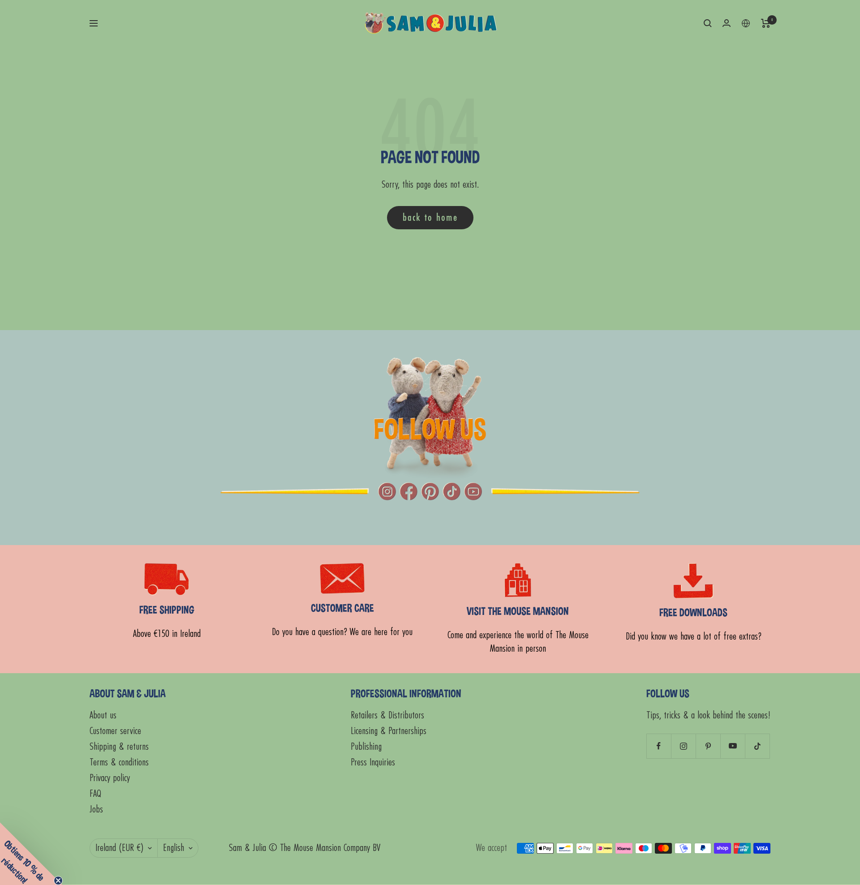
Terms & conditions (119, 762)
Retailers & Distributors (387, 715)
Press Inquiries (373, 762)
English (173, 848)
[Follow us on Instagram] (683, 746)
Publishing (366, 746)
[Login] (726, 23)
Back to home (430, 217)
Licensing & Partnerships (388, 731)
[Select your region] (745, 23)
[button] (31, 853)
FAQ (95, 793)
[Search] (708, 23)
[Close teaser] (58, 880)
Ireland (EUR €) (119, 848)
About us (103, 715)
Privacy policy (110, 778)
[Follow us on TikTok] (757, 746)
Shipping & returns (119, 746)
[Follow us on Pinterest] (708, 746)
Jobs (96, 809)
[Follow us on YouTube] (732, 746)
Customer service (115, 731)
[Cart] (765, 23)
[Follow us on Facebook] (658, 746)
